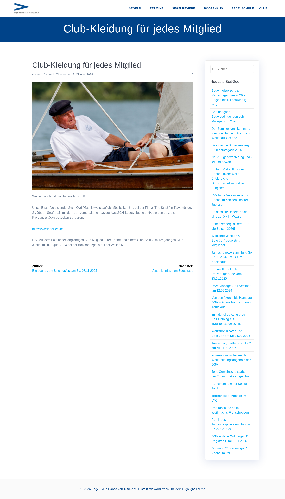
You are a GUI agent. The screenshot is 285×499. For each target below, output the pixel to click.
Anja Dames (44, 74)
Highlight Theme (193, 489)
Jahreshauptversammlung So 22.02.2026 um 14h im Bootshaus (232, 257)
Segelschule (243, 8)
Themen (61, 74)
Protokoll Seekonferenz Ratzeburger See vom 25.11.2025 (228, 274)
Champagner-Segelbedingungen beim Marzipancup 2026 (228, 116)
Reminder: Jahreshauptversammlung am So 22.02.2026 (232, 424)
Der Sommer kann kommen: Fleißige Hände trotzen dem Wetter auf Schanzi (231, 133)
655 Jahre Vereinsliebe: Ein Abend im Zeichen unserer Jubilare (231, 200)
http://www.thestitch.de (47, 228)
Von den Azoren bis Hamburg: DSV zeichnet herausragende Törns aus (232, 302)
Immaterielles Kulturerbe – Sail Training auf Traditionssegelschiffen (230, 319)
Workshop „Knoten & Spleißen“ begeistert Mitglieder (226, 240)
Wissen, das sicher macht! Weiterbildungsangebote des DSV (231, 360)
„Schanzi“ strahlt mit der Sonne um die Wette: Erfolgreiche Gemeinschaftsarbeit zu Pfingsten (228, 179)
